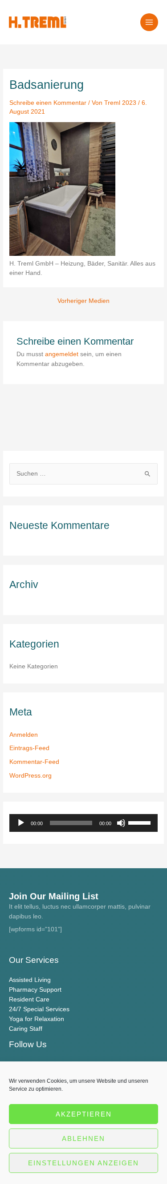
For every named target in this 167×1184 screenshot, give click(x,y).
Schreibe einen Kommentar (47, 102)
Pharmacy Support (35, 989)
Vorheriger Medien (83, 301)
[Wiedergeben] (20, 822)
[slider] (140, 822)
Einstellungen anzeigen (83, 1163)
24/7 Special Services (39, 1009)
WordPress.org (30, 775)
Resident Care (29, 999)
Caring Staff (25, 1028)
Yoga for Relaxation (36, 1019)
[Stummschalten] (121, 822)
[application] (83, 823)
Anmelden (23, 734)
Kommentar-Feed (34, 762)
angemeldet (61, 354)
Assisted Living (30, 980)
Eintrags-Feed (29, 748)
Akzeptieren (84, 1114)
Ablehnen (83, 1138)
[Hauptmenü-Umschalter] (149, 22)
